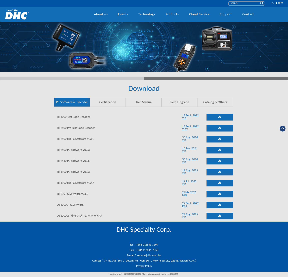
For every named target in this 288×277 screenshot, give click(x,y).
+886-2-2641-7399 (147, 244)
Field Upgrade (179, 102)
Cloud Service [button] (199, 14)
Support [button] (226, 14)
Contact (248, 14)
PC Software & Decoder (72, 102)
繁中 (280, 3)
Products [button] (172, 14)
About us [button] (101, 14)
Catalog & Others (215, 102)
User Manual (143, 102)
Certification (107, 102)
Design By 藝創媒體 (170, 275)
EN (273, 3)
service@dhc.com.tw (149, 255)
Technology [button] (146, 14)
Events (123, 14)
